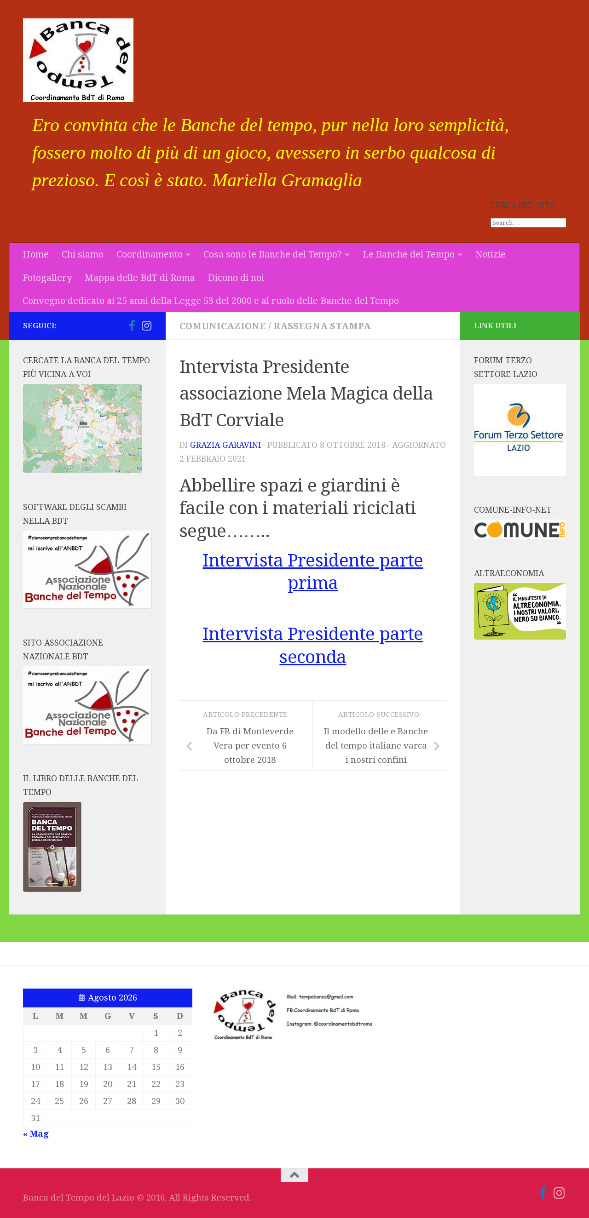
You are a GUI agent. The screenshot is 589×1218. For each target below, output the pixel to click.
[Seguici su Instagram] (146, 325)
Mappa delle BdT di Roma (140, 277)
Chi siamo (83, 254)
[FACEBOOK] (116, 326)
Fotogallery (47, 277)
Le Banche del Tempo (409, 254)
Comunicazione (222, 326)
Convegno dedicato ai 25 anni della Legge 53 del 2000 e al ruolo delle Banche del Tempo (211, 300)
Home (36, 254)
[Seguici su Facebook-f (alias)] (131, 325)
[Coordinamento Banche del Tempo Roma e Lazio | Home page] (78, 60)
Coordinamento (149, 254)
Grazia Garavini (225, 445)
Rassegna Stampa (322, 326)
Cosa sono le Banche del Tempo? (272, 254)
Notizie (490, 254)
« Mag (36, 1134)
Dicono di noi (236, 277)
